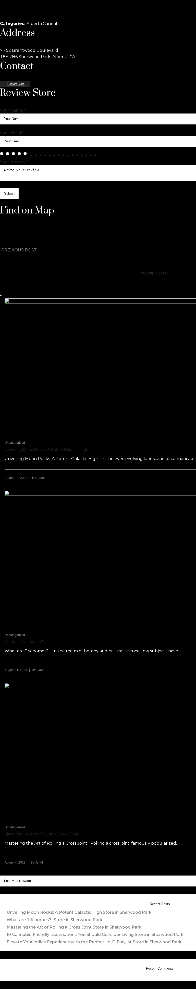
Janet (41, 478)
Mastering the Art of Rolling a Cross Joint (74, 927)
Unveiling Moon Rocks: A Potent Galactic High (79, 912)
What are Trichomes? (54, 919)
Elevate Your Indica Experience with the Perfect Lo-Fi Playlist (94, 942)
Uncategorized (15, 443)
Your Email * (12, 132)
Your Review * (14, 161)
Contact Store (15, 83)
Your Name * (13, 110)
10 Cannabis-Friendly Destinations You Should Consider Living (95, 934)
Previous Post (19, 250)
